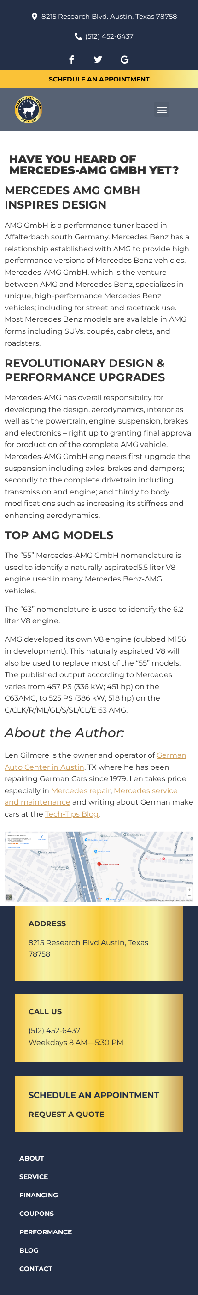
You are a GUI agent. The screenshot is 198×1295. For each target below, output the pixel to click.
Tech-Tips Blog (72, 814)
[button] (161, 109)
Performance (45, 1232)
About (31, 1158)
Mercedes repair (81, 790)
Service (33, 1177)
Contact (35, 1269)
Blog (29, 1250)
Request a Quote (67, 1114)
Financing (38, 1195)
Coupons (36, 1213)
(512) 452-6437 (54, 1030)
